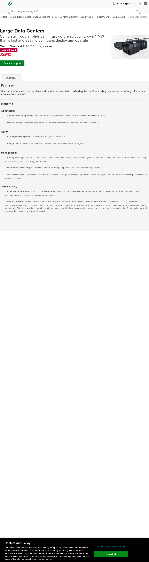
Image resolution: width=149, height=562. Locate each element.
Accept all (111, 554)
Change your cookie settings (111, 547)
